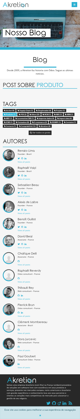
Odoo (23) (35, 114)
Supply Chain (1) (26, 110)
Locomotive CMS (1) (25, 118)
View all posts (24, 162)
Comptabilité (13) (28, 126)
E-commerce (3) (40, 122)
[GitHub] (22, 158)
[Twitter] (19, 158)
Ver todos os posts (41, 132)
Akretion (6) (45, 126)
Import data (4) (65, 118)
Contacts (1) (11, 126)
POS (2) (23, 114)
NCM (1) (47, 114)
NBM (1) (69, 114)
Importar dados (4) (46, 118)
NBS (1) (59, 114)
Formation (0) (23, 122)
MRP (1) (9, 118)
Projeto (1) (60, 110)
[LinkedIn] (25, 158)
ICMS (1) (9, 122)
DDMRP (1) (56, 122)
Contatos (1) (70, 122)
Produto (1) (10, 114)
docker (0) (10, 110)
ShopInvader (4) (44, 110)
